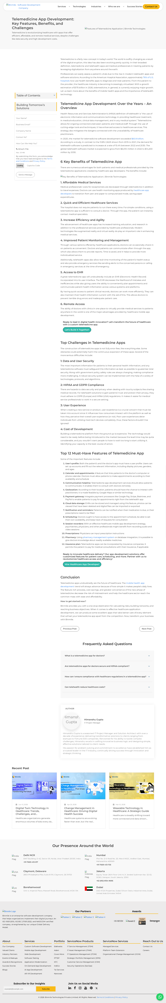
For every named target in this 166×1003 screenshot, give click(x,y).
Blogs (4, 970)
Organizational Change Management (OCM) (121, 954)
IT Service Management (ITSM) (80, 946)
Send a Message (25, 175)
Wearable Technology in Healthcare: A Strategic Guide (131, 810)
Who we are (114, 6)
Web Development (33, 954)
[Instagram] (80, 988)
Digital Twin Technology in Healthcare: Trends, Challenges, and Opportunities (32, 811)
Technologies (79, 6)
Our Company (8, 946)
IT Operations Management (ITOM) (82, 954)
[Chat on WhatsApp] (160, 997)
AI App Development (33, 970)
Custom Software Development (38, 946)
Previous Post (70, 629)
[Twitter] (97, 988)
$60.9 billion (137, 139)
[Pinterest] (91, 988)
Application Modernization (36, 962)
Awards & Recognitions (12, 962)
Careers (146, 950)
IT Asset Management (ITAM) (79, 950)
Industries (96, 6)
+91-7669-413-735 (103, 865)
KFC (56, 962)
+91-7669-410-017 (30, 862)
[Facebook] (75, 988)
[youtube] (85, 988)
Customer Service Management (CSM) (83, 962)
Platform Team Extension (113, 950)
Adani (56, 950)
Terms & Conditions (105, 997)
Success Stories (134, 6)
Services (62, 6)
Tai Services (59, 970)
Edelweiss (58, 946)
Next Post (147, 629)
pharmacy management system (98, 537)
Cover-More (59, 954)
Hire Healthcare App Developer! (82, 564)
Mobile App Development (35, 950)
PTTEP (56, 958)
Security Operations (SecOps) (79, 966)
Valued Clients (8, 950)
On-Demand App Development (38, 966)
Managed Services (110, 946)
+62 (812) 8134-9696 (104, 881)
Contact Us (151, 6)
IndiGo (57, 966)
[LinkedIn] (69, 988)
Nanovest (58, 974)
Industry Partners (9, 954)
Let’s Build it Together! (77, 330)
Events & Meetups (9, 958)
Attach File (23, 149)
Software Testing (32, 958)
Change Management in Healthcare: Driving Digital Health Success (80, 811)
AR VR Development (33, 974)
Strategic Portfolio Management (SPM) (83, 958)
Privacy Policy (39, 161)
